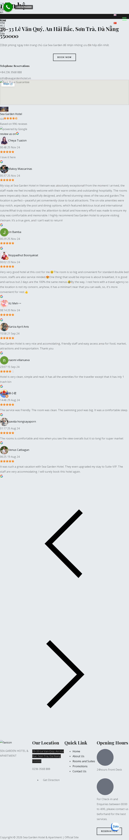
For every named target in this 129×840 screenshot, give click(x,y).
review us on (8, 134)
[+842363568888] (8, 7)
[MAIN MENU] (124, 18)
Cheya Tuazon (17, 140)
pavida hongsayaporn (22, 421)
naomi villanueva (19, 360)
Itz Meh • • (14, 303)
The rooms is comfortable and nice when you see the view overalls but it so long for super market (61, 438)
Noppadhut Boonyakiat (23, 255)
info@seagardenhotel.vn (15, 78)
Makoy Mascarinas (20, 169)
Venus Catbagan (18, 450)
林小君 (12, 393)
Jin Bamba (14, 232)
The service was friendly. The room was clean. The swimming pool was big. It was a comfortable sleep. (64, 410)
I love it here (8, 157)
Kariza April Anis (18, 327)
